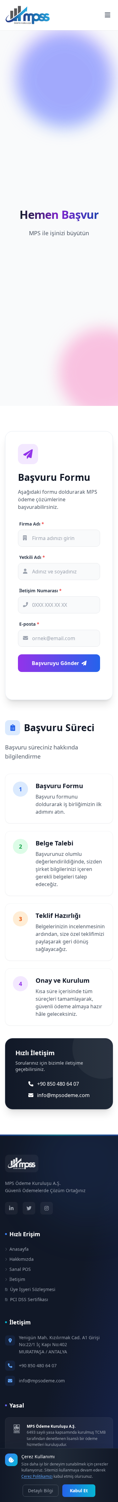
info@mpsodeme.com (42, 1381)
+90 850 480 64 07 (38, 1365)
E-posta (29, 624)
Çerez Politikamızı (37, 1476)
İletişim (17, 1279)
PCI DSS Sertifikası (29, 1299)
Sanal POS (20, 1269)
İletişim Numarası (40, 591)
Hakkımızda (21, 1259)
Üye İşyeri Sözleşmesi (32, 1289)
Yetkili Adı (32, 557)
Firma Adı (31, 524)
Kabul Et (79, 1490)
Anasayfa (19, 1249)
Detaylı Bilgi (40, 1490)
